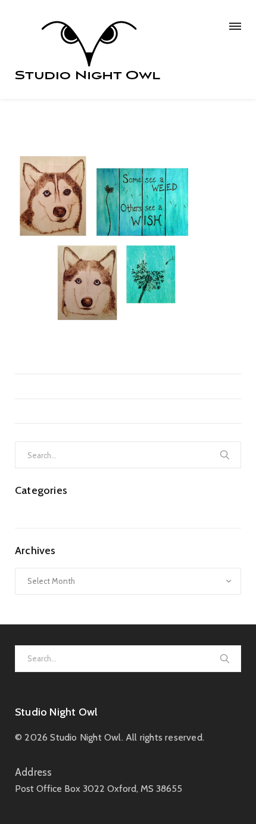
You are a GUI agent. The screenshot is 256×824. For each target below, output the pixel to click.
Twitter (56, 352)
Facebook (92, 352)
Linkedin (131, 352)
